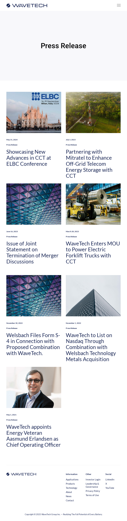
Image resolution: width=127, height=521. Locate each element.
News (69, 496)
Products (70, 483)
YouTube (109, 487)
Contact (70, 500)
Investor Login (93, 479)
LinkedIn (109, 479)
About (69, 492)
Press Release (11, 145)
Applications (72, 479)
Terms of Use (92, 495)
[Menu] (117, 5)
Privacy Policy (93, 491)
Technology (71, 487)
